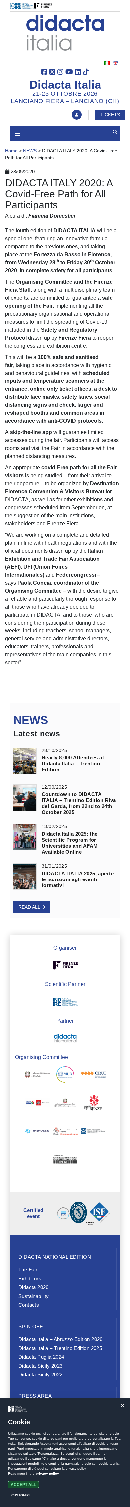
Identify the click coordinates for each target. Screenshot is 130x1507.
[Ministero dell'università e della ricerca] (65, 1076)
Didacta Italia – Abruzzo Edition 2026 (60, 1339)
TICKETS (110, 114)
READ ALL (29, 907)
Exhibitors (29, 1278)
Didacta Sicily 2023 (40, 1366)
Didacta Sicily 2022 (40, 1374)
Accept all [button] (23, 1484)
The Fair (27, 1269)
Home (11, 150)
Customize (21, 1495)
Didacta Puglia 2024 (41, 1357)
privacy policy (47, 1473)
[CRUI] (93, 1076)
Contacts (28, 1305)
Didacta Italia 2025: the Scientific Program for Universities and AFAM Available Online (70, 843)
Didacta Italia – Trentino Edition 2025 (60, 1348)
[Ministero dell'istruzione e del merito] (37, 1076)
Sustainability (33, 1296)
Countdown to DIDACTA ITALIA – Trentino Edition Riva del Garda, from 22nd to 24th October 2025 (79, 803)
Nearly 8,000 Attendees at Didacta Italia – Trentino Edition (73, 763)
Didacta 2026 (33, 1287)
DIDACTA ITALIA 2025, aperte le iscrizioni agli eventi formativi (78, 879)
